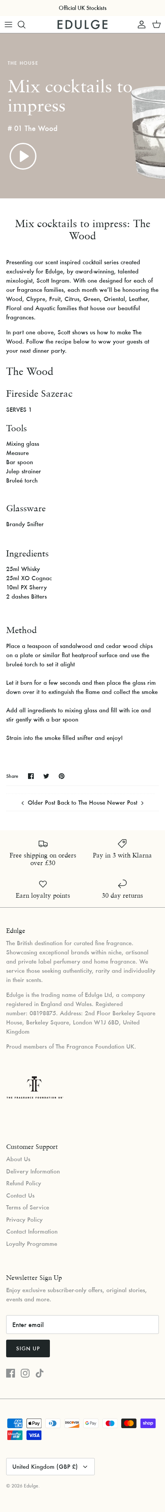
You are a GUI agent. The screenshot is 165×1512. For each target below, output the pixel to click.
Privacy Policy (24, 1219)
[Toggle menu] (8, 24)
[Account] (139, 24)
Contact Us (20, 1195)
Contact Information (32, 1231)
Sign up (28, 1348)
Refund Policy (23, 1183)
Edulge (31, 1486)
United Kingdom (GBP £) (45, 1466)
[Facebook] (10, 1373)
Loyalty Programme (31, 1243)
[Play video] (23, 156)
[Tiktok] (39, 1373)
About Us (18, 1159)
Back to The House (81, 802)
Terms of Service (27, 1207)
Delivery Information (33, 1171)
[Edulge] (82, 24)
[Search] (25, 24)
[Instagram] (25, 1373)
